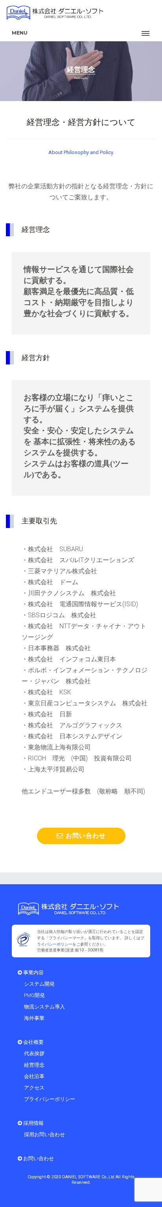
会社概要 (33, 1042)
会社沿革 (34, 1076)
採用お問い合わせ (44, 1134)
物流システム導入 (44, 1007)
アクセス (34, 1088)
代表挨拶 (34, 1053)
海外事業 (34, 1018)
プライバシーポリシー (49, 1099)
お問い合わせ (84, 835)
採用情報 (33, 1123)
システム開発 (39, 984)
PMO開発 (34, 995)
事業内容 (33, 972)
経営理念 (34, 1065)
